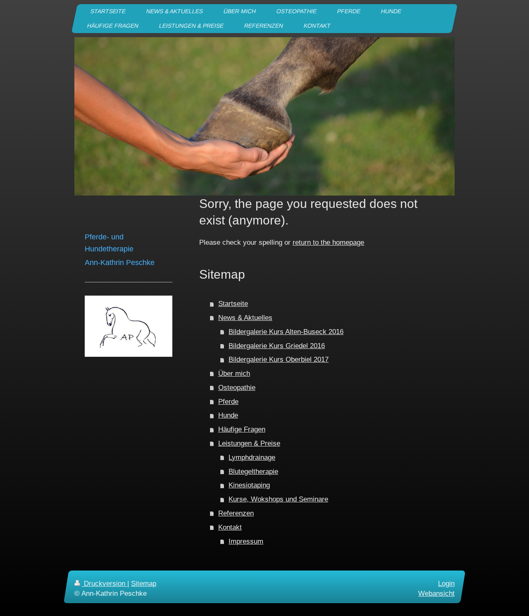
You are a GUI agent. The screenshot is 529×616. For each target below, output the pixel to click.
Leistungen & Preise (249, 443)
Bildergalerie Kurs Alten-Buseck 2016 (286, 332)
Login (446, 583)
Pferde (228, 402)
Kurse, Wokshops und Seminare (278, 499)
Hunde (228, 415)
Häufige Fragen (241, 429)
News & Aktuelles (245, 318)
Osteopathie (236, 388)
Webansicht (436, 593)
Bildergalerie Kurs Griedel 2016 (277, 346)
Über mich (234, 373)
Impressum (246, 541)
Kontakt (230, 527)
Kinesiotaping (249, 485)
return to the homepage (328, 242)
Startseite (233, 304)
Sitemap (143, 583)
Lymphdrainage (252, 457)
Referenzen (236, 513)
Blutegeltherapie (253, 471)
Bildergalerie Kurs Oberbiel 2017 (279, 359)
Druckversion (104, 583)
